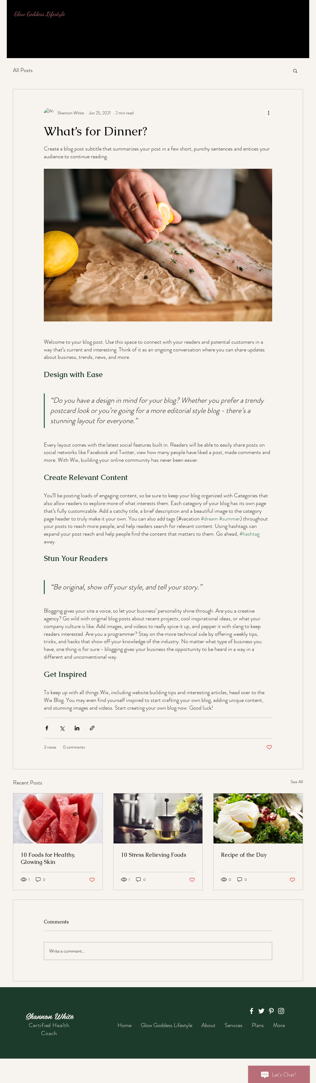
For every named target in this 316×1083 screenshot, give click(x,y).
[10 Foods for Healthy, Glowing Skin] (57, 818)
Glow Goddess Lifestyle (40, 14)
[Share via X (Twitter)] (62, 728)
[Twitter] (261, 1011)
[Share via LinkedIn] (77, 728)
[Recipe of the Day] (258, 818)
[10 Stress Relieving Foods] (158, 818)
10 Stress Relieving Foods (153, 854)
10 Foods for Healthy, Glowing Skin (48, 858)
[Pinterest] (271, 1011)
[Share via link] (92, 728)
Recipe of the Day (244, 854)
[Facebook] (251, 1011)
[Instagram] (281, 1011)
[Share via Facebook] (47, 728)
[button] (295, 70)
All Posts (23, 70)
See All (297, 782)
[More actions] (268, 113)
